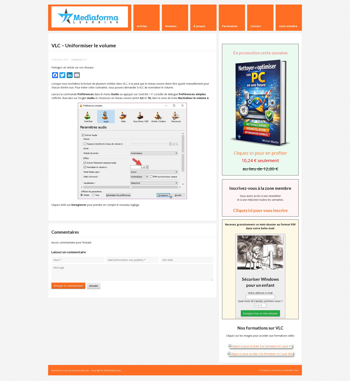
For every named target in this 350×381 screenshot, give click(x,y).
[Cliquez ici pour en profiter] (260, 146)
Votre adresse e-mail (260, 293)
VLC (85, 59)
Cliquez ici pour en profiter (260, 153)
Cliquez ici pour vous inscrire (260, 210)
